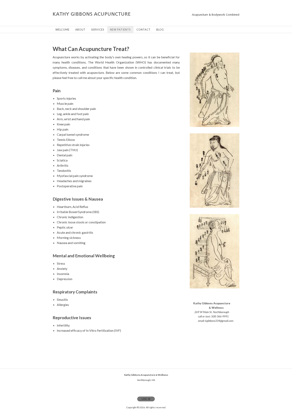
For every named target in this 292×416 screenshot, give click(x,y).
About (80, 29)
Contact (143, 29)
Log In (146, 399)
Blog (160, 29)
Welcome (62, 29)
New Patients (120, 29)
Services (97, 29)
